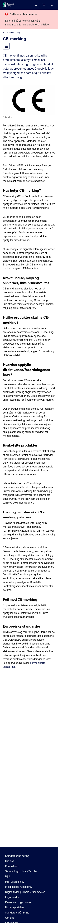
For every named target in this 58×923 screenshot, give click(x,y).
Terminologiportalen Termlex (21, 871)
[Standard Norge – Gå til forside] (8, 4)
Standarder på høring (17, 855)
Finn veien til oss (14, 881)
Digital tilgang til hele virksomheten (25, 892)
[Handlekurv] (44, 5)
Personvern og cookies (18, 902)
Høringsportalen (14, 907)
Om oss (9, 861)
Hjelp (8, 876)
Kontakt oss (12, 866)
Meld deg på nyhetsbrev (18, 886)
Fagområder (12, 897)
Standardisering (13, 32)
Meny (9, 46)
